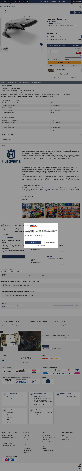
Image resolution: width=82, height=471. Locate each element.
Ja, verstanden (33, 242)
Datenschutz (39, 245)
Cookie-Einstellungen (48, 237)
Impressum (43, 245)
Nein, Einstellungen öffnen (49, 242)
